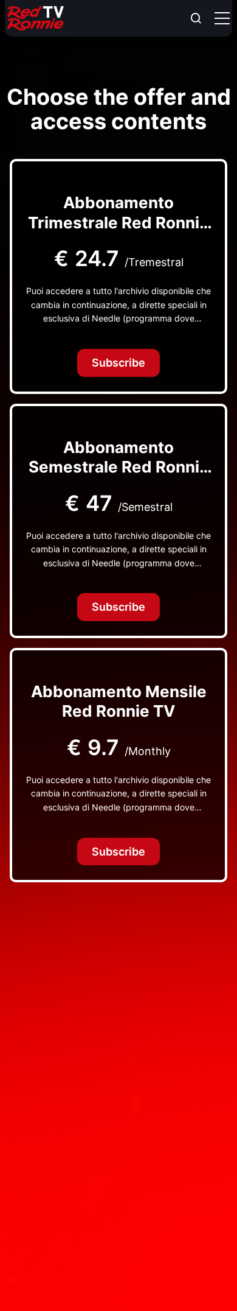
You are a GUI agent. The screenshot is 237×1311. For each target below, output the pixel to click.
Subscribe (118, 362)
